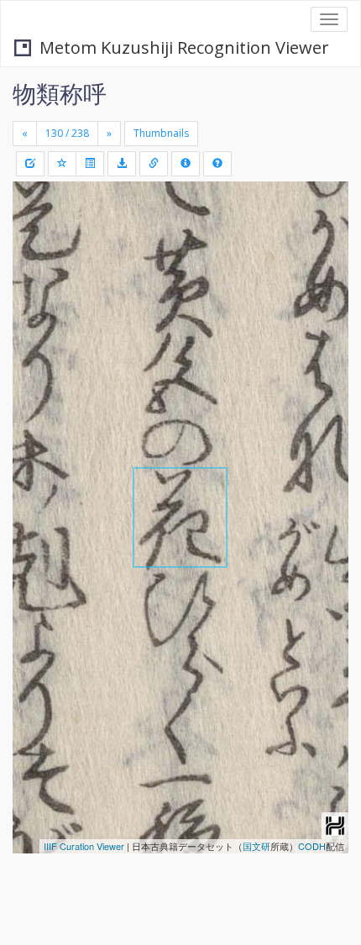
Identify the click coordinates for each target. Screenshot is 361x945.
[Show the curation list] (90, 163)
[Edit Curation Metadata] (30, 163)
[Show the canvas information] (153, 163)
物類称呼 (60, 93)
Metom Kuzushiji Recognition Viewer (184, 47)
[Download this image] (121, 163)
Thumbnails (161, 133)
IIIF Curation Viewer (84, 846)
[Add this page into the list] (62, 163)
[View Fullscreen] (35, 266)
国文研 (256, 846)
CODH (312, 846)
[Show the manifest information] (185, 163)
